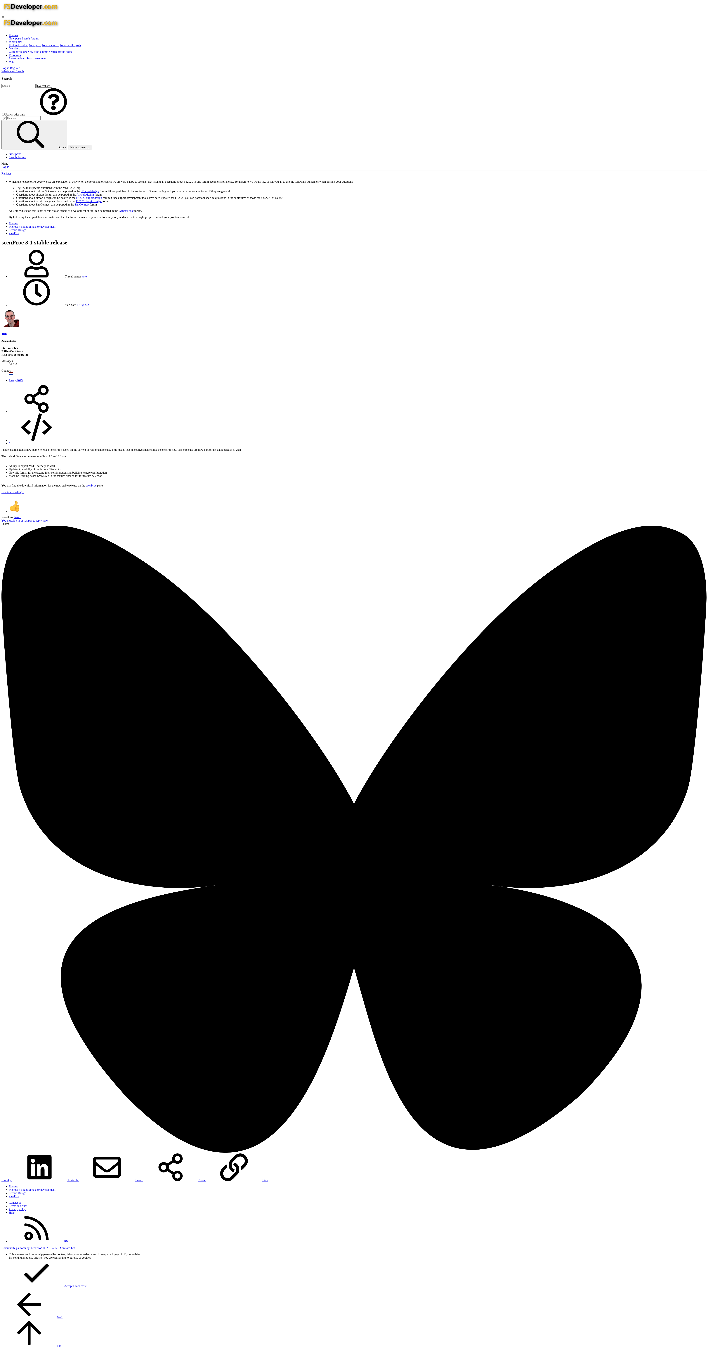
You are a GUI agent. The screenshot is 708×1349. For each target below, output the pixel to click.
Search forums (30, 38)
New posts (15, 38)
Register (6, 173)
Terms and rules (18, 1205)
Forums (13, 35)
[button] (53, 114)
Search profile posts (60, 51)
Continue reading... (12, 492)
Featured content (18, 45)
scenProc (91, 485)
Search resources (36, 58)
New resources (50, 45)
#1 (10, 443)
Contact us (15, 1202)
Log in (5, 166)
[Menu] (2, 17)
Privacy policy (17, 1209)
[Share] (36, 411)
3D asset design (90, 191)
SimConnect (82, 204)
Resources (15, 55)
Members (14, 48)
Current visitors (18, 51)
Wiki (11, 61)
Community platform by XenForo (38, 1248)
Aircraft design (85, 194)
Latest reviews (17, 58)
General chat (126, 210)
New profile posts (70, 45)
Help (12, 1212)
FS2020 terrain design (89, 201)
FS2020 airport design (89, 197)
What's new (15, 41)
